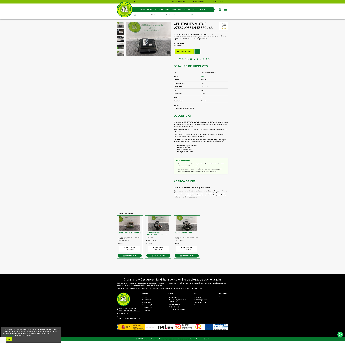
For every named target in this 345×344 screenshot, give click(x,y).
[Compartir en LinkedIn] (188, 59)
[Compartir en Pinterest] (180, 59)
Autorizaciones (199, 305)
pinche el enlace (8, 335)
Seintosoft (206, 339)
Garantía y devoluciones (177, 309)
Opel (202, 76)
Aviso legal (197, 297)
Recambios (147, 300)
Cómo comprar (174, 297)
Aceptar (7, 339)
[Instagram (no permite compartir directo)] (182, 59)
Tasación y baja (148, 305)
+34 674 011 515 (124, 313)
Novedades (147, 302)
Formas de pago (174, 304)
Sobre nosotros (148, 307)
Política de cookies (200, 302)
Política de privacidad (201, 300)
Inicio (145, 297)
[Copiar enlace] (209, 59)
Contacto (146, 310)
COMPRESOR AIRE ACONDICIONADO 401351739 (156, 234)
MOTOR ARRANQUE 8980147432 (129, 233)
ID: (175, 106)
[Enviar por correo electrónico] (191, 59)
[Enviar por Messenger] (197, 59)
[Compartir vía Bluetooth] (206, 59)
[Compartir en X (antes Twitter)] (177, 59)
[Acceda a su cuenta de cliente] (220, 9)
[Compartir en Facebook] (174, 59)
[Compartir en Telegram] (194, 59)
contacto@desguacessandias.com (128, 318)
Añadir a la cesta (185, 51)
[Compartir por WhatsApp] (185, 59)
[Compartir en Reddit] (200, 59)
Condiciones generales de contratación (177, 301)
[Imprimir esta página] (203, 59)
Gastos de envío (174, 307)
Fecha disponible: (180, 108)
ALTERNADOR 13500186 (183, 233)
